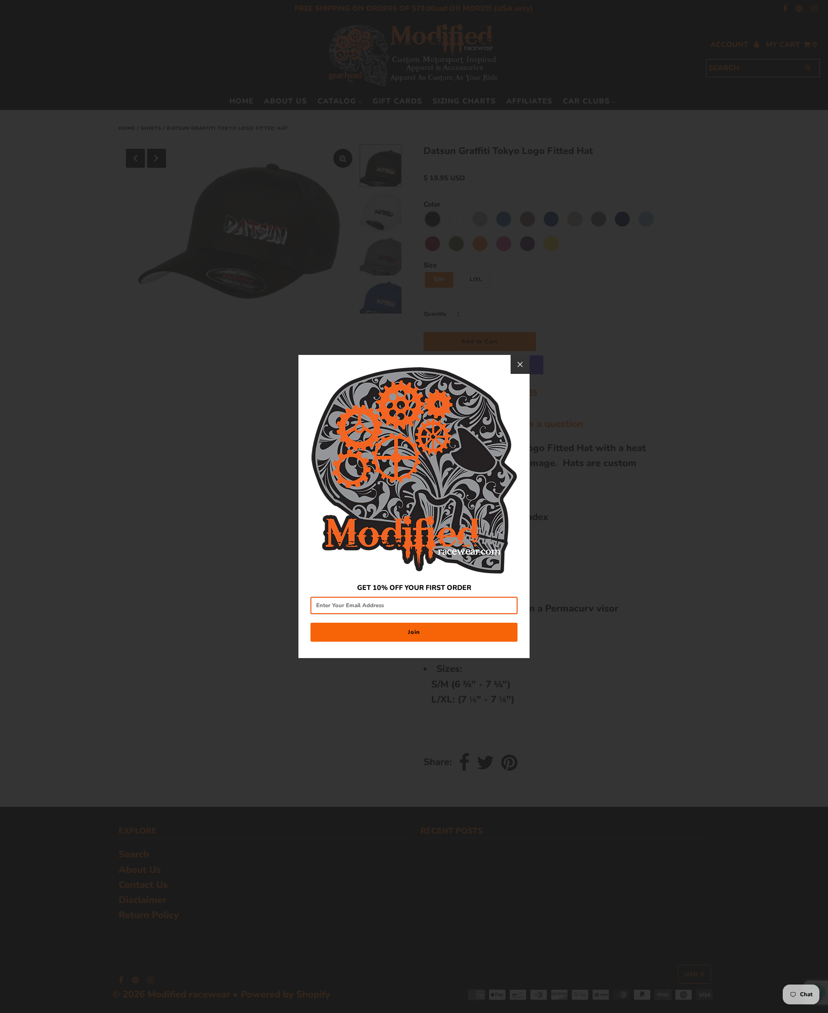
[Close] (520, 364)
